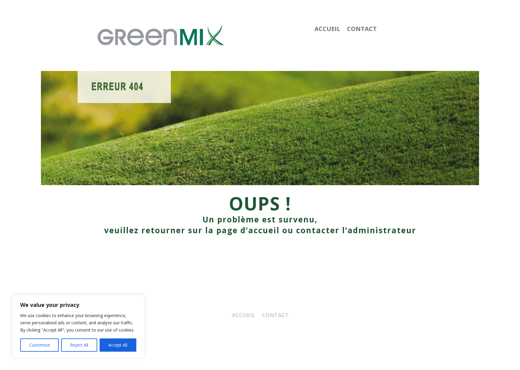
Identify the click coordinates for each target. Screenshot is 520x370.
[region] (78, 326)
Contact (362, 30)
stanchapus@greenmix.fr (260, 339)
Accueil (327, 30)
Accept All (117, 345)
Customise (39, 345)
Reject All (79, 345)
